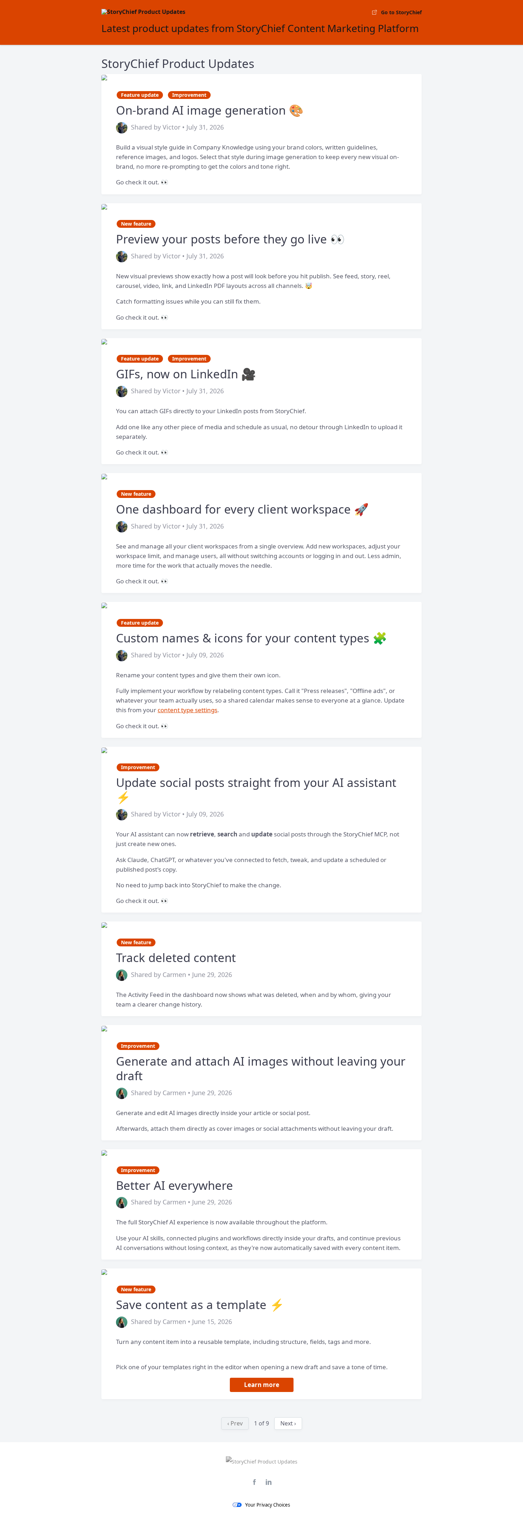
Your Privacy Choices (267, 1505)
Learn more (261, 1385)
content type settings (187, 710)
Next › (288, 1423)
